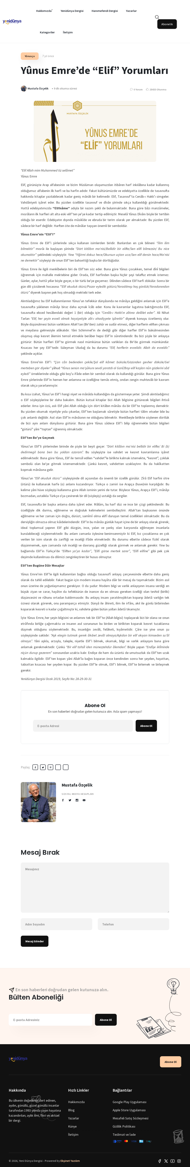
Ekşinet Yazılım (70, 1161)
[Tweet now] (166, 1161)
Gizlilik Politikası (124, 1126)
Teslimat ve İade (124, 1134)
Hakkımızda (44, 11)
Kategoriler (47, 32)
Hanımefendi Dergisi (105, 11)
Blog (71, 1110)
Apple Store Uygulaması (129, 1110)
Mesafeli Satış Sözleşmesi (130, 1118)
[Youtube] (172, 1161)
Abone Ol (146, 726)
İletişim (68, 32)
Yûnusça (30, 56)
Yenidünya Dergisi (72, 11)
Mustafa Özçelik (77, 785)
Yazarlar (131, 11)
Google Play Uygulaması (129, 1102)
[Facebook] (159, 1161)
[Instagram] (179, 1161)
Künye (72, 1126)
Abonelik (167, 24)
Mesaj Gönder (34, 941)
